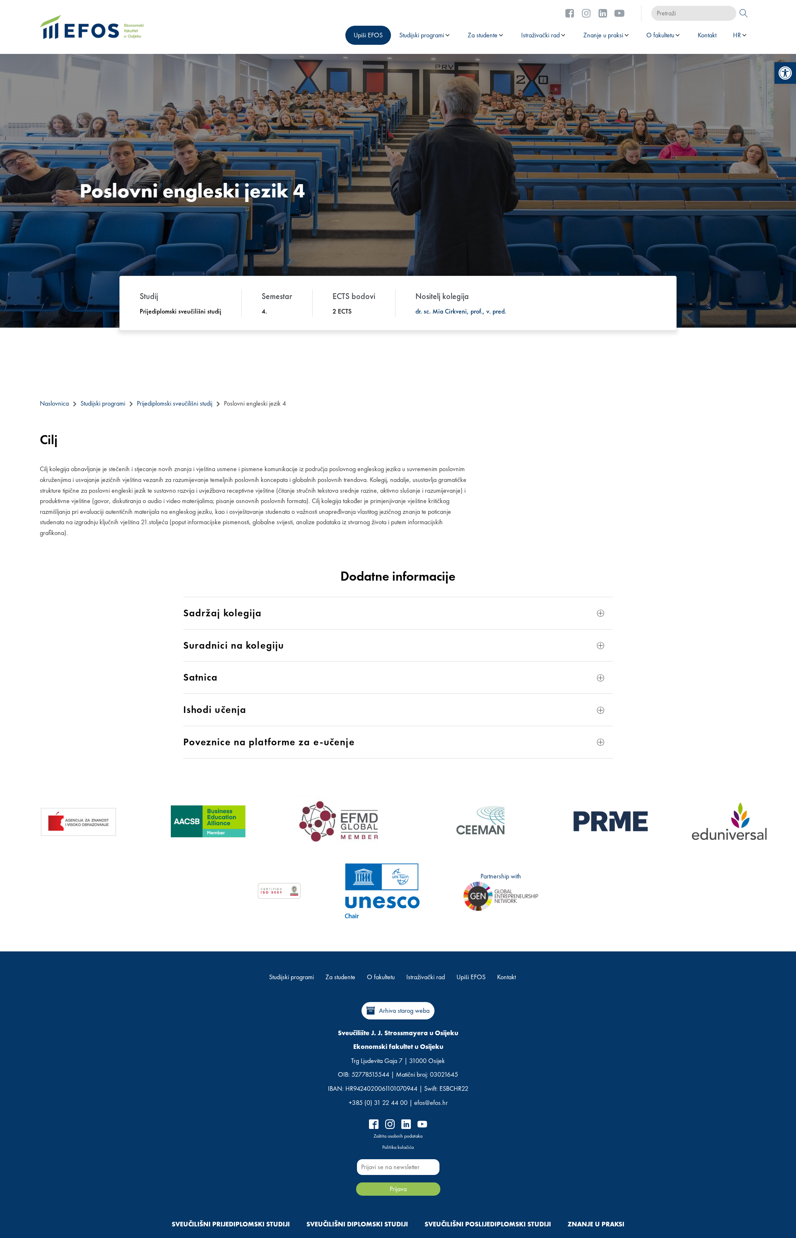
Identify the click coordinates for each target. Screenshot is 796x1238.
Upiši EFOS (368, 35)
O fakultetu (660, 35)
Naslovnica (54, 403)
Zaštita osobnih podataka (398, 1136)
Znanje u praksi (603, 35)
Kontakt (707, 35)
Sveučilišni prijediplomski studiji (231, 1224)
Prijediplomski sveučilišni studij (174, 403)
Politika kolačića (398, 1147)
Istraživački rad (540, 35)
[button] (785, 73)
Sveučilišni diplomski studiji (357, 1224)
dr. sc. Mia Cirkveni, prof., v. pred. (460, 311)
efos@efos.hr (431, 1102)
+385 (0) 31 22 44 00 (378, 1102)
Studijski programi (421, 35)
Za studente (483, 35)
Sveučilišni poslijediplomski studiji (488, 1224)
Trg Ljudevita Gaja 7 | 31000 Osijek (398, 1060)
